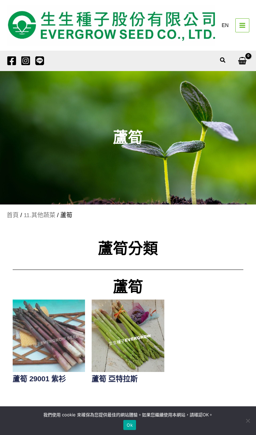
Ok (130, 425)
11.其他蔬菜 (39, 215)
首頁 (13, 215)
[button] (223, 60)
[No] (247, 420)
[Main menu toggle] (242, 25)
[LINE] (40, 61)
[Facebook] (12, 61)
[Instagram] (26, 61)
